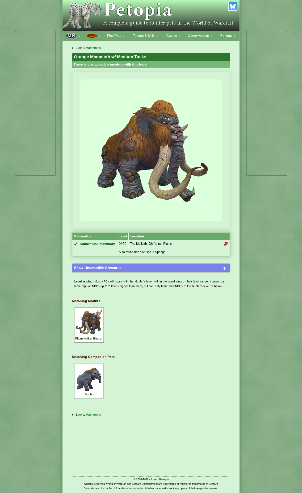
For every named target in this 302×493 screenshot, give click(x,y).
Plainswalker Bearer (89, 338)
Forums (228, 35)
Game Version (200, 36)
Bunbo (89, 394)
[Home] (151, 15)
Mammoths (93, 48)
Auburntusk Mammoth (97, 244)
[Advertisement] (35, 103)
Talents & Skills (146, 36)
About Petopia (160, 479)
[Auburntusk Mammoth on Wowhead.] (226, 244)
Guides (173, 36)
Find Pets (116, 36)
